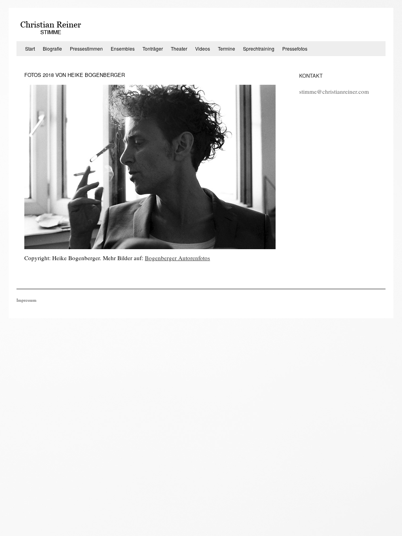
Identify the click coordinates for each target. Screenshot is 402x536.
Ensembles (123, 48)
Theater (179, 48)
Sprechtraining (258, 48)
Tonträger (153, 48)
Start (30, 48)
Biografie (52, 48)
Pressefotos (294, 48)
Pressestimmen (86, 48)
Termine (226, 48)
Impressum (26, 300)
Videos (202, 48)
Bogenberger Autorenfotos (177, 258)
